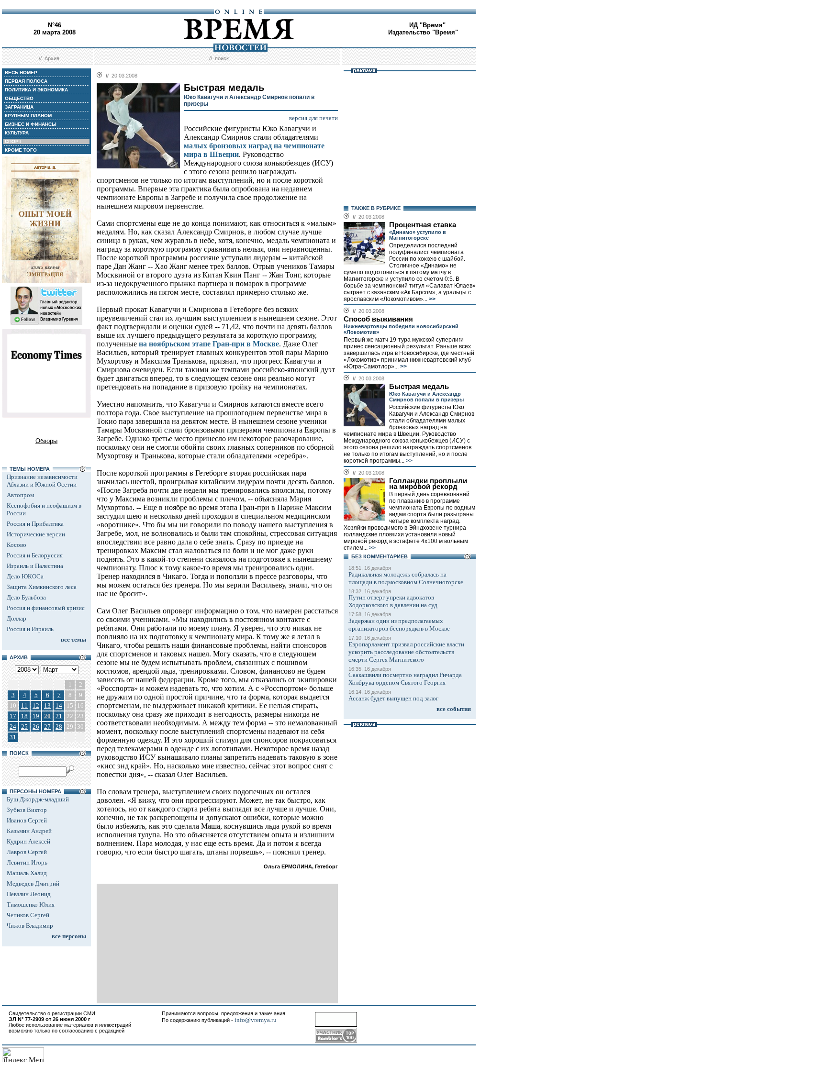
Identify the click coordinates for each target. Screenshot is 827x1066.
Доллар (16, 618)
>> (431, 299)
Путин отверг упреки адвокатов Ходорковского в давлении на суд (392, 601)
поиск (222, 58)
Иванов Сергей (27, 820)
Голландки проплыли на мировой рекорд (428, 483)
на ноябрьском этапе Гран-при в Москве (209, 344)
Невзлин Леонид (29, 894)
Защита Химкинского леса (42, 586)
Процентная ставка (422, 225)
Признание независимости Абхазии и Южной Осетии (42, 480)
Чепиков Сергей (28, 915)
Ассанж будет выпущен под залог (393, 698)
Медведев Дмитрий (33, 883)
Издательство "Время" (423, 32)
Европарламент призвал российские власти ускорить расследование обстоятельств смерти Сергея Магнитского (406, 652)
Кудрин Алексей (28, 841)
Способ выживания (378, 319)
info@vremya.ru (256, 1019)
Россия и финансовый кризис (46, 607)
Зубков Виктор (27, 809)
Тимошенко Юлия (31, 904)
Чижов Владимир (30, 925)
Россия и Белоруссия (35, 555)
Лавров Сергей (27, 851)
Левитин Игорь (27, 862)
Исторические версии (36, 534)
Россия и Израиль (30, 629)
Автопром (20, 495)
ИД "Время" (427, 25)
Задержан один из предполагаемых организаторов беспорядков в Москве (399, 624)
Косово (16, 544)
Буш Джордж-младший (38, 799)
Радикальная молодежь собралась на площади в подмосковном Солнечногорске (405, 578)
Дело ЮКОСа (25, 576)
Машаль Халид (27, 873)
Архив (52, 58)
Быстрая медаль (419, 386)
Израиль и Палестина (35, 565)
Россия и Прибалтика (35, 523)
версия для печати (313, 118)
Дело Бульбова (26, 597)
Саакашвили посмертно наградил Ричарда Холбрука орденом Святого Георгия (405, 678)
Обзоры (46, 440)
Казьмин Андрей (29, 830)
